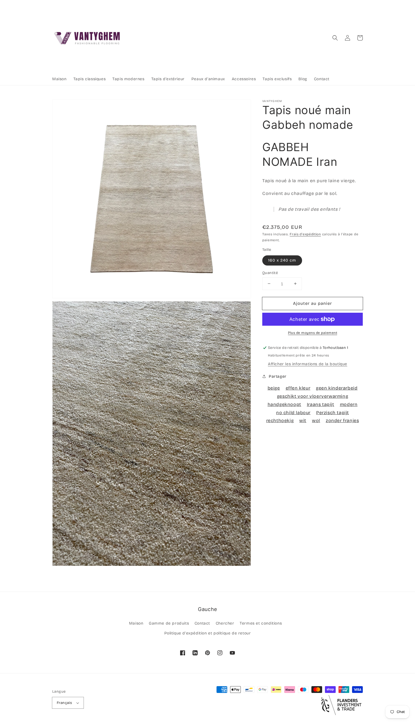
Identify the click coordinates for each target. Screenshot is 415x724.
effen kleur (298, 388)
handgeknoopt (284, 404)
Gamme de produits (169, 623)
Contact (202, 623)
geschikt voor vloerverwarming (312, 396)
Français (64, 703)
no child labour (293, 412)
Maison (136, 623)
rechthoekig (280, 420)
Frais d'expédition (305, 234)
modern (349, 404)
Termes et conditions (261, 623)
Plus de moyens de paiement (312, 333)
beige (274, 388)
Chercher (225, 623)
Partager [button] (278, 376)
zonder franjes (342, 420)
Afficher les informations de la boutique (307, 364)
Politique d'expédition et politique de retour (207, 633)
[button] (335, 38)
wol (316, 420)
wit (302, 420)
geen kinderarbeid (336, 388)
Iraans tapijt (320, 404)
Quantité (270, 272)
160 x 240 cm (282, 260)
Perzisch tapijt (332, 412)
